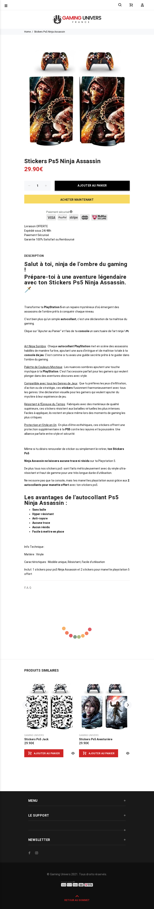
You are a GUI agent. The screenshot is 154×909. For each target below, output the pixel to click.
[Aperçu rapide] (72, 753)
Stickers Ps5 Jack (36, 739)
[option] (49, 714)
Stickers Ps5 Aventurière (95, 739)
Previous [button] (26, 705)
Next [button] (128, 705)
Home (27, 31)
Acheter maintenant (77, 199)
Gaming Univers (34, 735)
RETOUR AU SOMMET (77, 900)
